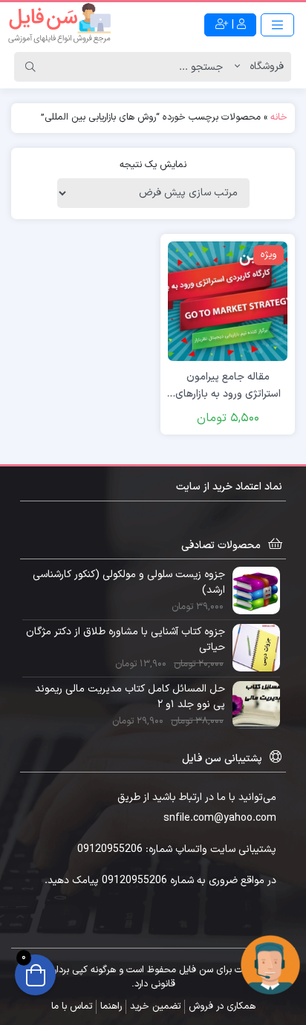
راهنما (111, 1006)
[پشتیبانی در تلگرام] (270, 964)
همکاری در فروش (222, 1006)
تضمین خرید (155, 1006)
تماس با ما (71, 1006)
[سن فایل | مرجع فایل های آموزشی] (59, 24)
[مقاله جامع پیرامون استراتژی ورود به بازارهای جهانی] (227, 300)
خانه (278, 117)
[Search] (30, 67)
